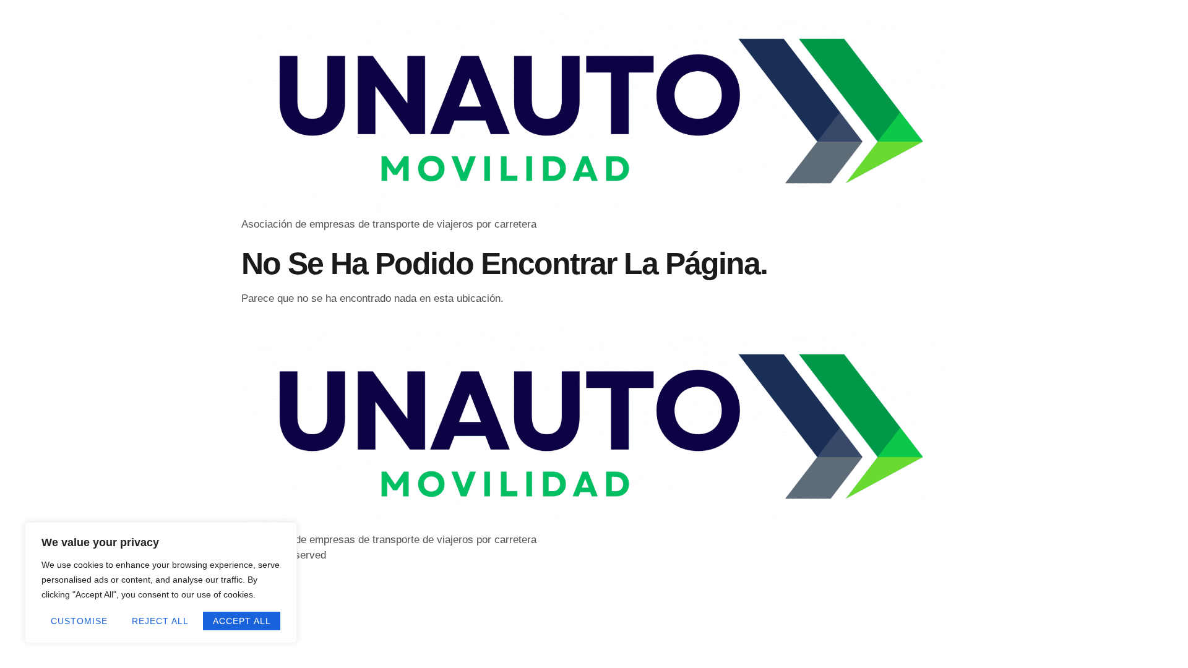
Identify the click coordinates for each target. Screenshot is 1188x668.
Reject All (160, 621)
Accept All (242, 621)
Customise (79, 621)
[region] (161, 582)
